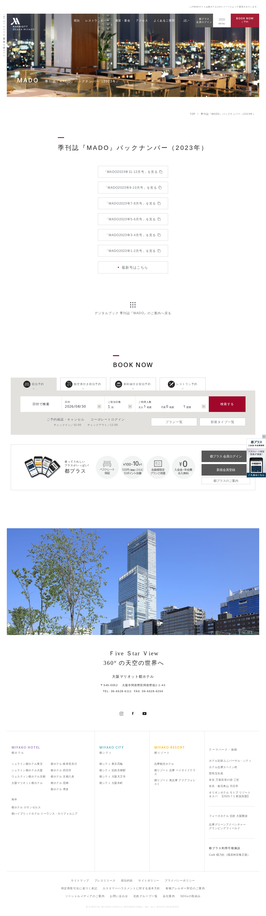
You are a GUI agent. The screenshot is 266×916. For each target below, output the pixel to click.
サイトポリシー (148, 880)
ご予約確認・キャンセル (65, 419)
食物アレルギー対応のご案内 (185, 888)
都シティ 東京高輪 (111, 763)
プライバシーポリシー (180, 880)
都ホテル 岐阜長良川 (64, 763)
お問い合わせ (119, 896)
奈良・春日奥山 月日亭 (223, 786)
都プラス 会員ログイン (226, 456)
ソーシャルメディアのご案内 (85, 896)
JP (185, 20)
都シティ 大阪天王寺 (112, 776)
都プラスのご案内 (225, 480)
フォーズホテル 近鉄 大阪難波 (228, 816)
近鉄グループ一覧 (145, 896)
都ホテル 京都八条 (62, 776)
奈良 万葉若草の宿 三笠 (224, 779)
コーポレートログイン (108, 419)
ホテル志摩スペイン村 (223, 767)
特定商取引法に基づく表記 (79, 888)
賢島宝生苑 (216, 773)
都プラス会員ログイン (204, 20)
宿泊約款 (127, 880)
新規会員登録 (226, 469)
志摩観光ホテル (164, 763)
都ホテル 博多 (60, 789)
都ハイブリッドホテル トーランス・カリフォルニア (44, 813)
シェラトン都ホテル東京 (27, 763)
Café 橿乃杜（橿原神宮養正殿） (229, 854)
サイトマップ (80, 880)
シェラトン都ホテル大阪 (27, 770)
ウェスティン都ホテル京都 (28, 776)
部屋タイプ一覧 (223, 422)
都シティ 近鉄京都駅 (112, 770)
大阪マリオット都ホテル (27, 783)
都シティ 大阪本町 (111, 783)
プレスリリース (105, 880)
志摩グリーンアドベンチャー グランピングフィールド (227, 826)
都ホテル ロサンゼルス (26, 807)
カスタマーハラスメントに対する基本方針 (131, 888)
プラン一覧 (174, 422)
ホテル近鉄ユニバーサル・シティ (230, 760)
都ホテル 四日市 (61, 770)
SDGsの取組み (190, 896)
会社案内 (169, 896)
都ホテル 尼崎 (60, 783)
